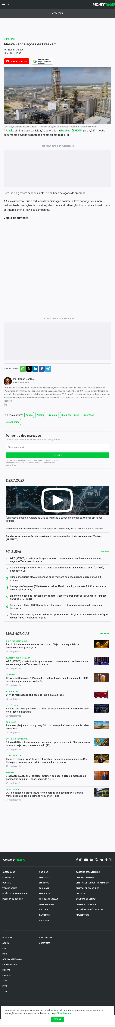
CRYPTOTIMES (45, 938)
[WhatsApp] (96, 860)
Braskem (53, 415)
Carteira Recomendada (18, 658)
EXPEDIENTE (8, 877)
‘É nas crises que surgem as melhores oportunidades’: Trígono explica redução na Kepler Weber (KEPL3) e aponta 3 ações (59, 616)
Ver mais (105, 551)
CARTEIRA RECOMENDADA (88, 872)
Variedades (12, 675)
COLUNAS (80, 893)
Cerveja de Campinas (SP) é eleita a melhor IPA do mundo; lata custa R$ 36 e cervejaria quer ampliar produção (58, 588)
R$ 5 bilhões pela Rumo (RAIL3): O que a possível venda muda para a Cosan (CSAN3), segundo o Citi (57, 569)
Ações (29, 415)
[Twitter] (110, 860)
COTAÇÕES (7, 938)
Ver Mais (104, 633)
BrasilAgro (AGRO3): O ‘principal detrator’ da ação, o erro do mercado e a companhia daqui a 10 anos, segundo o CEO (46, 777)
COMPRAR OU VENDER (86, 899)
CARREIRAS (44, 915)
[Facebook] (77, 860)
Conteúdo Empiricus (16, 641)
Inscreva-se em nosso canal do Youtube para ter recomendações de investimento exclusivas (54, 528)
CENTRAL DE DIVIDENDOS (87, 888)
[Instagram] (80, 860)
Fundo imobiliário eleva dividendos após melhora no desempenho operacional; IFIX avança (56, 579)
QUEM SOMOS (8, 872)
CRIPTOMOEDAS (9, 964)
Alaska (40, 415)
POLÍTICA (43, 909)
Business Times (70, 415)
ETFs (4, 986)
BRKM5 (77, 130)
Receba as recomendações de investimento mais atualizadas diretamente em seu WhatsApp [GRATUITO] (54, 538)
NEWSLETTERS (82, 915)
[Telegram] (101, 860)
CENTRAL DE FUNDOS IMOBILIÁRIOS (92, 883)
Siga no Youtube (19, 61)
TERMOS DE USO (9, 888)
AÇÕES (5, 943)
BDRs (4, 954)
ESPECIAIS (44, 920)
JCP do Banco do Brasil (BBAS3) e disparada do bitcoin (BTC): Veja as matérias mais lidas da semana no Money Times (44, 794)
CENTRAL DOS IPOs (85, 877)
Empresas (9, 39)
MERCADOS (44, 877)
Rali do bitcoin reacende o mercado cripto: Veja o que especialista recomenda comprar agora (42, 646)
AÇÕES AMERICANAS (12, 959)
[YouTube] (86, 860)
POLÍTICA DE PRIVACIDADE (14, 893)
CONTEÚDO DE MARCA (86, 904)
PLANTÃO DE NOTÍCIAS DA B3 (89, 909)
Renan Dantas (16, 49)
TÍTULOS (6, 991)
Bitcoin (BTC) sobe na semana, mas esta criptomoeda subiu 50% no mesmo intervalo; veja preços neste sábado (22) (48, 744)
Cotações (57, 13)
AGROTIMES (44, 943)
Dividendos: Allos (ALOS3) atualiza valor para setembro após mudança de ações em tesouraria (56, 607)
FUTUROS (6, 975)
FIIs (4, 948)
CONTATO (6, 883)
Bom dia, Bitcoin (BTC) (17, 739)
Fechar (57, 1019)
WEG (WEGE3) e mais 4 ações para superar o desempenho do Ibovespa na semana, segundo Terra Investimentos (56, 560)
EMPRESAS (44, 883)
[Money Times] (104, 4)
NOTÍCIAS (43, 872)
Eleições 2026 (12, 705)
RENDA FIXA (44, 893)
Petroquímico (12, 422)
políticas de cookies (63, 1013)
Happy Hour (12, 691)
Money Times (12, 789)
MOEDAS (6, 970)
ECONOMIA (44, 888)
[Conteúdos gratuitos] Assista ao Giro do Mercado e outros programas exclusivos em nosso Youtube (54, 519)
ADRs (4, 981)
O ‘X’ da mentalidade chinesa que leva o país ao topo (35, 695)
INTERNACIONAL (46, 904)
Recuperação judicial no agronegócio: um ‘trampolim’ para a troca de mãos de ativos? (47, 727)
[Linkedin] (91, 860)
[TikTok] (106, 860)
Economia (11, 722)
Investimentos (13, 756)
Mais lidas (13, 551)
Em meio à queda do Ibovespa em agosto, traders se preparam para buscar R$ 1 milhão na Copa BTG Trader (58, 597)
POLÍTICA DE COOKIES (12, 899)
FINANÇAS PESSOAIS (48, 899)
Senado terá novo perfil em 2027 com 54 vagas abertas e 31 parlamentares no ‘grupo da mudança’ (47, 710)
